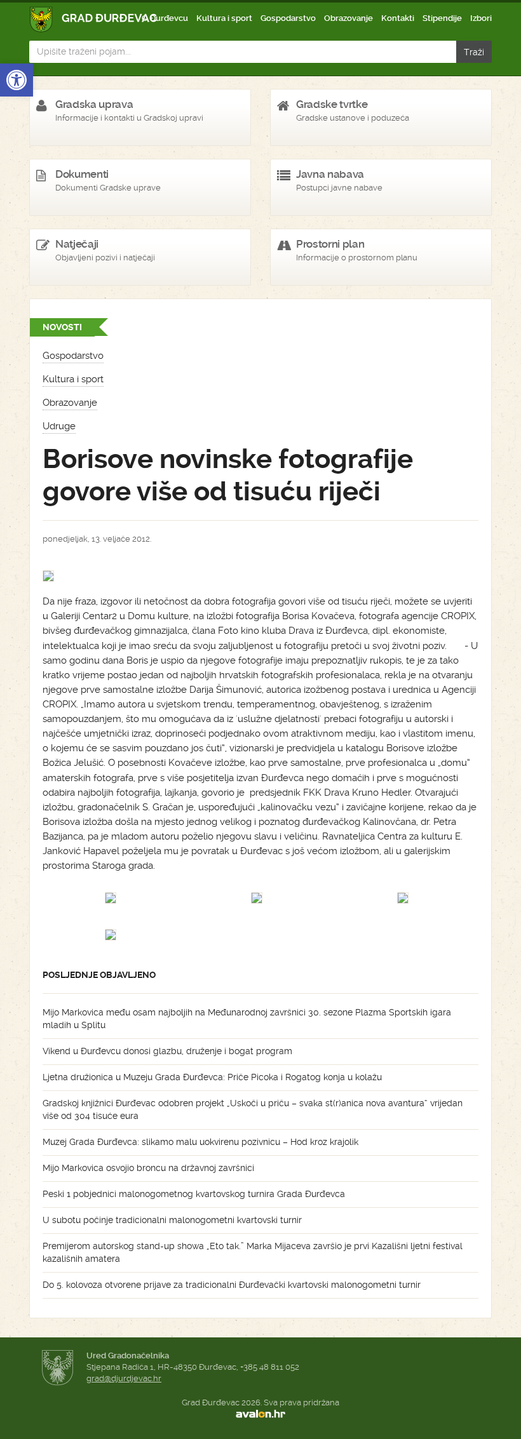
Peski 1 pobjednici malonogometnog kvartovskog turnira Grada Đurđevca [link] (194, 1194)
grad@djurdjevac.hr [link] (123, 1378)
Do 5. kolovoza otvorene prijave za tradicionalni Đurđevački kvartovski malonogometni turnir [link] (232, 1285)
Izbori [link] (481, 18)
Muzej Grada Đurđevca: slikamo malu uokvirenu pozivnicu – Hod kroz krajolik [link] (200, 1142)
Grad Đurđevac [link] (93, 19)
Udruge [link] (59, 426)
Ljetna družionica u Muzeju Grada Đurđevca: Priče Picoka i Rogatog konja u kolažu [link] (212, 1077)
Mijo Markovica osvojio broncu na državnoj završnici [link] (148, 1168)
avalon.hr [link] (260, 1414)
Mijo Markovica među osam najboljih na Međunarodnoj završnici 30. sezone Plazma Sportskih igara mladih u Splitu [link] (247, 1018)
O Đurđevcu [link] (165, 18)
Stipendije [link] (442, 18)
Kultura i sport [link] (224, 18)
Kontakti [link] (397, 18)
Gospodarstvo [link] (288, 18)
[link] (16, 80)
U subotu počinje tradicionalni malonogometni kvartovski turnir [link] (172, 1220)
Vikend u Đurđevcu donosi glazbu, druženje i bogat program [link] (167, 1051)
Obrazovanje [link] (348, 18)
